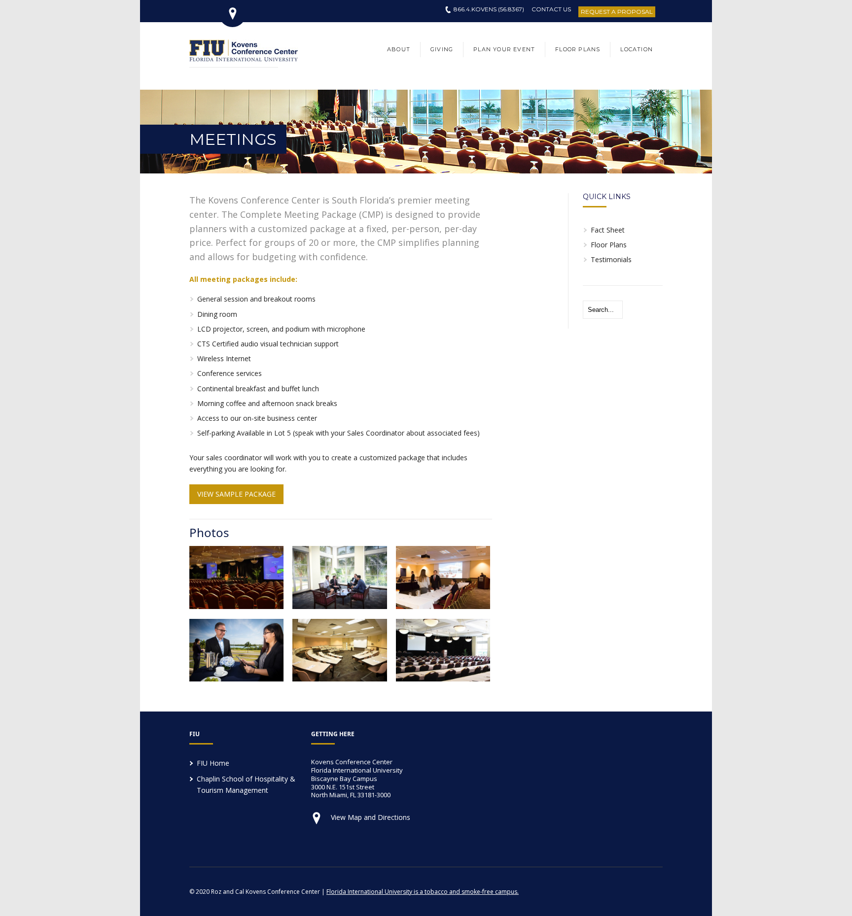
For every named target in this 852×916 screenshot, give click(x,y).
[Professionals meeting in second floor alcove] (339, 606)
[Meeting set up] (236, 606)
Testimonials (611, 259)
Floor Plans (609, 244)
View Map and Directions (370, 817)
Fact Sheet (608, 230)
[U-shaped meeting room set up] (443, 606)
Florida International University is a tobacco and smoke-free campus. (422, 891)
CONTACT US (551, 9)
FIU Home (213, 763)
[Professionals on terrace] (236, 678)
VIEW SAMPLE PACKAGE (236, 494)
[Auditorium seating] (339, 678)
